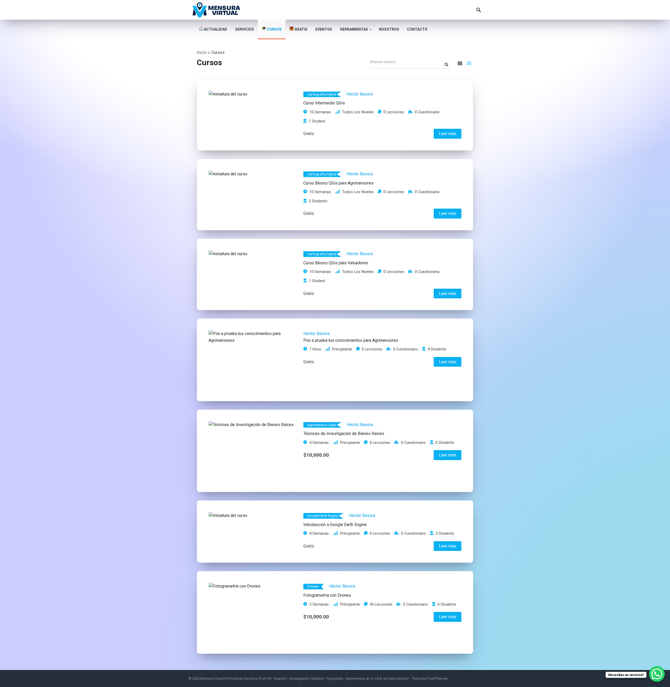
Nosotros (389, 29)
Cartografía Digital (321, 94)
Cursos (274, 29)
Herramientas (354, 29)
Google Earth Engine (322, 515)
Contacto (417, 29)
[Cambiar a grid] (460, 63)
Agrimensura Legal (321, 425)
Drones (313, 586)
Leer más (447, 133)
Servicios (244, 29)
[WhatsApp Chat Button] (657, 674)
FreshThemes (437, 678)
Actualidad (215, 29)
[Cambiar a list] (469, 63)
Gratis (301, 29)
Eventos (323, 29)
